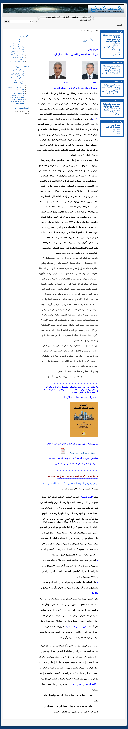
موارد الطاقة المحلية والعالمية (111, 74)
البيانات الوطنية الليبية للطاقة (111, 66)
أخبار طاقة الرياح (85, 20)
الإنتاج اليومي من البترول (112, 70)
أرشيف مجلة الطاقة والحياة (112, 106)
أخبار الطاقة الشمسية (53, 17)
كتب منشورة (116, 55)
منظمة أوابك (116, 131)
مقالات (118, 53)
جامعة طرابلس (115, 125)
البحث (7, 21)
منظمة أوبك (116, 129)
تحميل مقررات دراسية (113, 93)
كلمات (118, 51)
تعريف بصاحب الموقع (113, 39)
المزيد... (118, 133)
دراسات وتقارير (115, 49)
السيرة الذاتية (116, 43)
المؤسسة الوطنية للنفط (113, 127)
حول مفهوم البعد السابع (113, 41)
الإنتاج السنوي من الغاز (113, 72)
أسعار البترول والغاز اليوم (112, 68)
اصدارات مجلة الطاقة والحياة (111, 104)
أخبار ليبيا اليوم (86, 17)
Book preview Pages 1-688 (82, 453)
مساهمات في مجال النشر (112, 47)
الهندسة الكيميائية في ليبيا (112, 85)
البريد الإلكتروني (88, 41)
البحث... (36, 21)
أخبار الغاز (65, 17)
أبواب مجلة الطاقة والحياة (112, 108)
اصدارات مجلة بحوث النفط (112, 110)
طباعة (91, 39)
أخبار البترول (75, 17)
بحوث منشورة (116, 45)
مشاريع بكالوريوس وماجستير (111, 91)
